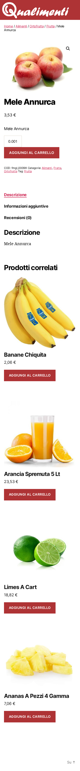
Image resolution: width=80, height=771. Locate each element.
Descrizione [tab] (15, 194)
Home (8, 26)
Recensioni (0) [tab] (18, 217)
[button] (68, 49)
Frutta (50, 26)
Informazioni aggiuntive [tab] (26, 206)
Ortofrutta (37, 26)
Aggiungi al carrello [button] (30, 375)
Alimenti (21, 26)
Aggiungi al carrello (31, 152)
